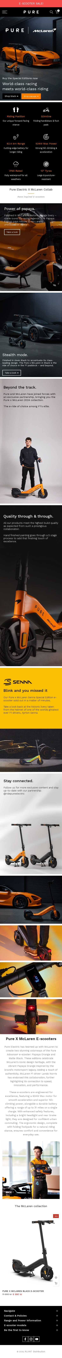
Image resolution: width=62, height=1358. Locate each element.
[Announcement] (31, 4)
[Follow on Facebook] (25, 1339)
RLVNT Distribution (35, 1351)
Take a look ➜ (12, 373)
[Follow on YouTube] (36, 1339)
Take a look (12, 232)
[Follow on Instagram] (31, 1339)
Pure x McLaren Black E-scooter (23, 1291)
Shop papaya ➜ (31, 96)
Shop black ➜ (11, 96)
